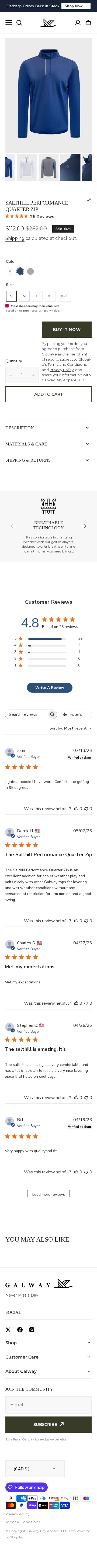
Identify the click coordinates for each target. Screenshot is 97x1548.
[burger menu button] (8, 22)
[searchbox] (26, 714)
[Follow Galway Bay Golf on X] (8, 1330)
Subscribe (45, 1424)
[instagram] (32, 1330)
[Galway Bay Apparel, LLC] (48, 23)
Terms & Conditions (22, 1522)
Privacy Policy (17, 1514)
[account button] (78, 22)
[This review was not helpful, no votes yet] (86, 809)
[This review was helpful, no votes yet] (76, 809)
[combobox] (71, 728)
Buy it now (67, 329)
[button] (89, 200)
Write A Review (49, 687)
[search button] (19, 22)
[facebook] (20, 1330)
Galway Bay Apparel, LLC (47, 1531)
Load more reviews (48, 1194)
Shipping (15, 238)
